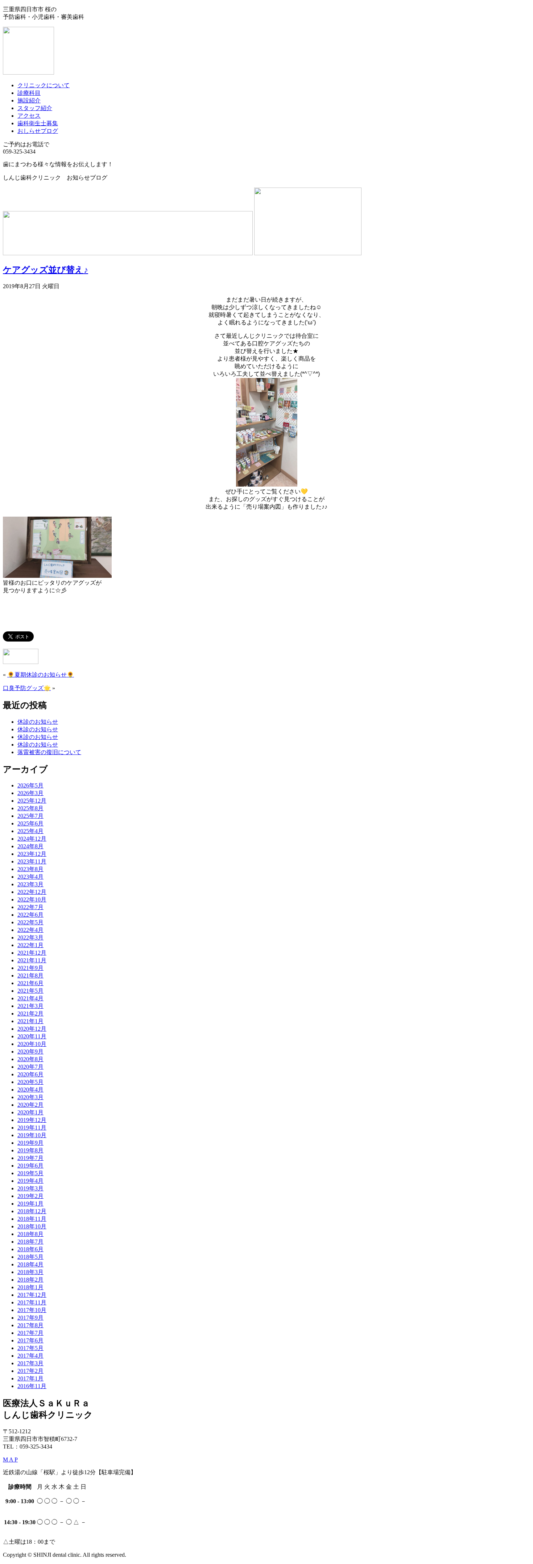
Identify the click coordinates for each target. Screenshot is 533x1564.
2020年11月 (31, 1036)
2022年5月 (30, 922)
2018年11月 (31, 1219)
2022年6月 (30, 915)
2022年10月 (31, 899)
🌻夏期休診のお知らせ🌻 (40, 675)
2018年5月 (30, 1257)
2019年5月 (30, 1173)
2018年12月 (31, 1211)
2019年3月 (30, 1188)
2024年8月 (30, 846)
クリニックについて (43, 85)
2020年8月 (30, 1059)
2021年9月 (30, 968)
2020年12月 (31, 1029)
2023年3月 (30, 884)
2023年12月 (31, 854)
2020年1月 (30, 1112)
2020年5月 (30, 1082)
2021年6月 (30, 983)
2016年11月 (31, 1386)
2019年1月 (30, 1204)
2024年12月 (31, 839)
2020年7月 (30, 1067)
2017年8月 (30, 1325)
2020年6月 (30, 1074)
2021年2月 (30, 1013)
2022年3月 (30, 937)
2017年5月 (30, 1348)
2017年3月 (30, 1363)
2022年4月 (30, 930)
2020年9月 (30, 1051)
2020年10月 (31, 1044)
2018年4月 (30, 1264)
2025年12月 (31, 801)
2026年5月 (30, 785)
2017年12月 (31, 1295)
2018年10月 (31, 1226)
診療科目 (29, 93)
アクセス (29, 116)
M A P (10, 1459)
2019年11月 (31, 1127)
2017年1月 (30, 1378)
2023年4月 (30, 877)
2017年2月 (30, 1371)
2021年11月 (31, 960)
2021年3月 (30, 1006)
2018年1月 (30, 1287)
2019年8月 (30, 1150)
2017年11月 (31, 1302)
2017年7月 (30, 1333)
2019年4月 (30, 1181)
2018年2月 (30, 1280)
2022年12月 (31, 892)
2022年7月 (30, 907)
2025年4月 (30, 831)
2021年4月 (30, 998)
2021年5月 (30, 991)
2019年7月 (30, 1158)
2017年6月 (30, 1340)
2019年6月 (30, 1166)
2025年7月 (30, 816)
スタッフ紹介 (34, 108)
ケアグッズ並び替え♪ (45, 269)
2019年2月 (30, 1196)
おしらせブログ (37, 131)
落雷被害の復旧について (49, 752)
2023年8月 (30, 869)
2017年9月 (30, 1318)
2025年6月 (30, 823)
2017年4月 (30, 1356)
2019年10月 (31, 1135)
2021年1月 (30, 1021)
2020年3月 (30, 1097)
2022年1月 (30, 945)
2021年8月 (30, 975)
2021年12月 (31, 953)
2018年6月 (30, 1249)
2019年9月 (30, 1143)
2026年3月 (30, 793)
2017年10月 (31, 1310)
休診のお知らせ (37, 722)
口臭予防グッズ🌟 (27, 688)
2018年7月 (30, 1242)
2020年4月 (30, 1089)
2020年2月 (30, 1105)
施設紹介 (29, 100)
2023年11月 (31, 861)
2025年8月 (30, 808)
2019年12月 (31, 1120)
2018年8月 (30, 1234)
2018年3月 (30, 1272)
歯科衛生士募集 (37, 123)
